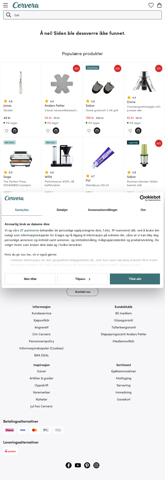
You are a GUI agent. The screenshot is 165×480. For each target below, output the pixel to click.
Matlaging (123, 378)
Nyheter (41, 399)
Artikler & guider (41, 378)
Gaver (41, 371)
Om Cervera (41, 334)
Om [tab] (143, 210)
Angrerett (41, 327)
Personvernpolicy (41, 341)
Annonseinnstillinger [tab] (103, 210)
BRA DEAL (41, 355)
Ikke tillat (30, 279)
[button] (8, 15)
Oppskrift (41, 385)
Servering (124, 385)
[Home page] (26, 7)
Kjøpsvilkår (42, 320)
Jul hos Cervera (41, 406)
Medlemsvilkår (123, 341)
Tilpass (80, 279)
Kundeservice (41, 313)
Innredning (124, 392)
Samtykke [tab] (22, 210)
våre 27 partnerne (26, 230)
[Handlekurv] (159, 5)
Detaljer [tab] (62, 210)
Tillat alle (135, 279)
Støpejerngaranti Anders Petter (123, 334)
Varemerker (41, 392)
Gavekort (123, 399)
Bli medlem (123, 313)
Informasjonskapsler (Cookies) (41, 348)
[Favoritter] (151, 5)
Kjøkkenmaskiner (123, 371)
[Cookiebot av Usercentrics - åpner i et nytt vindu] (142, 198)
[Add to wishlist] (6, 130)
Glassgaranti (123, 320)
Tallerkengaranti (123, 327)
